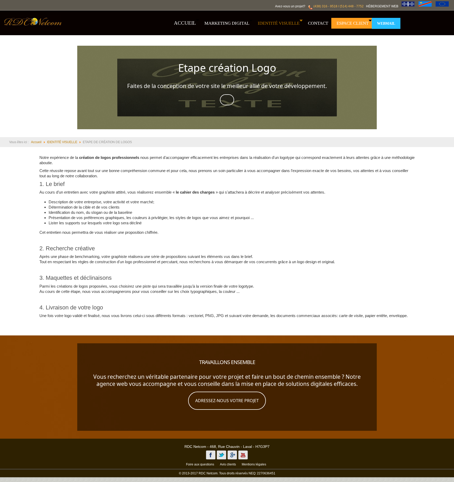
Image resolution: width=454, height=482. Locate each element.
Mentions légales (254, 464)
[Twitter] (221, 454)
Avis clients (228, 464)
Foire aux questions (200, 464)
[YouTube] (243, 454)
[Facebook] (210, 454)
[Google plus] (232, 454)
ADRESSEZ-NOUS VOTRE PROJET (227, 400)
